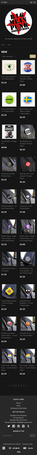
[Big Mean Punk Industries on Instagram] (23, 427)
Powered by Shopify (27, 444)
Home (2, 44)
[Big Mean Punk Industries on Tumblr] (28, 427)
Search (18, 403)
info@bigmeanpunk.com (24, 422)
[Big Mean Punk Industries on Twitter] (8, 427)
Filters (32, 56)
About (18, 406)
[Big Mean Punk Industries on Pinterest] (18, 427)
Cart (34, 2)
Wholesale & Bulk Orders (19, 408)
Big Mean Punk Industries (14, 444)
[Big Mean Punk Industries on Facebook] (13, 427)
